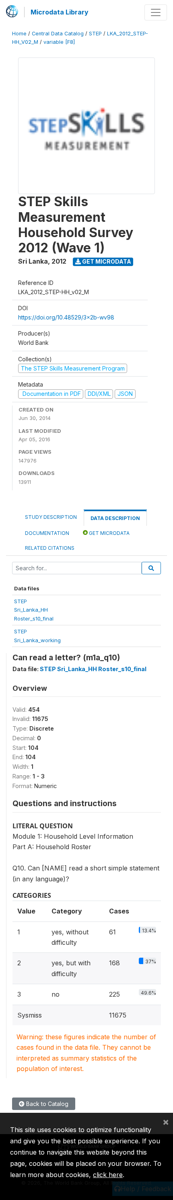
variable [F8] (59, 42)
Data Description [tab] (115, 518)
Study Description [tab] (51, 517)
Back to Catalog (46, 1103)
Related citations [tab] (49, 548)
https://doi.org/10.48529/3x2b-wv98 (66, 317)
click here (108, 1175)
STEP (95, 34)
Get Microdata (106, 261)
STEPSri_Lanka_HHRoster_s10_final (34, 610)
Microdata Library (60, 12)
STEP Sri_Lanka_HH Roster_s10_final (93, 669)
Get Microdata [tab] (109, 533)
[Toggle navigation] (155, 12)
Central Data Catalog (58, 34)
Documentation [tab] (47, 533)
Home (19, 34)
